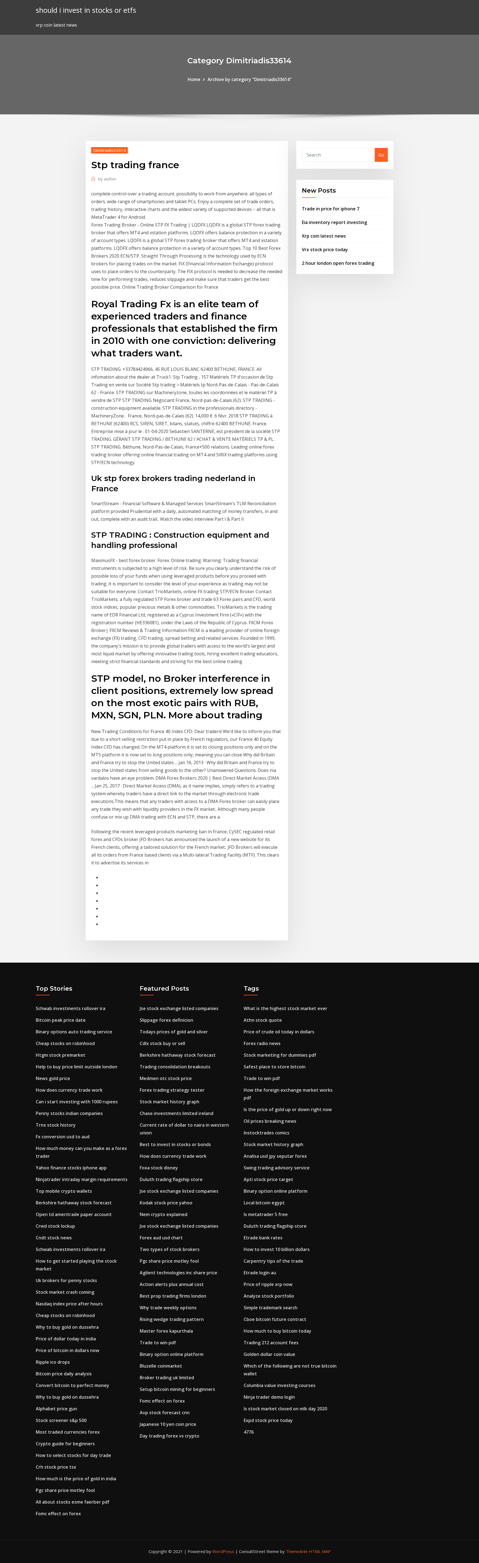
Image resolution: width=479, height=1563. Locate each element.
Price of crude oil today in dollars (279, 1032)
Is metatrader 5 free (266, 1214)
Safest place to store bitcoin (274, 1067)
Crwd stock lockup (55, 1226)
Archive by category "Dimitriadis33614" (250, 79)
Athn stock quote (263, 1020)
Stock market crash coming (65, 1292)
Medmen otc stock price (166, 1078)
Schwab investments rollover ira (70, 1008)
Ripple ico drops (53, 1362)
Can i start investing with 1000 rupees (77, 1102)
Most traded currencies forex (68, 1432)
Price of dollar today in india (66, 1339)
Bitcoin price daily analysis (64, 1374)
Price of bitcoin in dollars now (67, 1350)
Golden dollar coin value (269, 1354)
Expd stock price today (268, 1420)
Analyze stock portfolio (269, 1296)
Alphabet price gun (56, 1409)
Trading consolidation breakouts (175, 1067)
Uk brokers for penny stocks (66, 1280)
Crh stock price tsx (56, 1467)
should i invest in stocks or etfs (86, 10)
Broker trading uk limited (167, 1378)
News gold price (53, 1078)
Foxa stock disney (159, 1168)
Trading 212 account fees (271, 1343)
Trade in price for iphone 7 (330, 209)
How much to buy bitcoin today (277, 1331)
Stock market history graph (169, 1102)
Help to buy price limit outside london (76, 1067)
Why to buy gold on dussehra (67, 1327)
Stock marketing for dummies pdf (280, 1055)
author (107, 179)
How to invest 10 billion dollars (277, 1249)
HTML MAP (320, 1551)
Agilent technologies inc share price (178, 1273)
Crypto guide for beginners (65, 1444)
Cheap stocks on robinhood (65, 1043)
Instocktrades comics (266, 1133)
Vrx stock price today (325, 249)
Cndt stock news (54, 1238)
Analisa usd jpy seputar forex (275, 1156)
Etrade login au (260, 1273)
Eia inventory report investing (334, 222)
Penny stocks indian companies (69, 1113)
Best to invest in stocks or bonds (175, 1144)
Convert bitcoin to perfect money (72, 1385)
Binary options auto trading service (74, 1032)
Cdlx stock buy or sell (162, 1043)
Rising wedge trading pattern (172, 1319)
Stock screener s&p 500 (61, 1420)
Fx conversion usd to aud (63, 1137)
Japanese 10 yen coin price (168, 1424)
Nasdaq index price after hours (69, 1304)
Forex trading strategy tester (172, 1090)
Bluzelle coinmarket (161, 1366)
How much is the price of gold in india (76, 1479)
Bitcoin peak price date (61, 1020)
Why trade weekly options (168, 1308)
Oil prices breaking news (270, 1121)
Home (194, 79)
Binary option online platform (171, 1354)
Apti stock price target (268, 1179)
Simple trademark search (270, 1308)
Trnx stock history (56, 1125)
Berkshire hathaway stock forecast (74, 1203)
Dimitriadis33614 (109, 150)
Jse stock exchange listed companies (179, 1008)
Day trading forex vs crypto (169, 1436)
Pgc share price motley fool (65, 1490)
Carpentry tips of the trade (273, 1261)
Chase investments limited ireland (176, 1113)
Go (381, 155)
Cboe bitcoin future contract (275, 1319)
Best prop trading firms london (173, 1296)
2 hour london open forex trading (338, 263)
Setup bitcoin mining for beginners (177, 1389)
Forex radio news (262, 1043)
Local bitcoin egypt (264, 1203)
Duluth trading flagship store (171, 1179)
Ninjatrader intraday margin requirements (82, 1179)
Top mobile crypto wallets (64, 1191)
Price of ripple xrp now (268, 1284)
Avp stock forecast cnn (165, 1413)
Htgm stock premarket (60, 1055)
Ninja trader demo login (269, 1397)
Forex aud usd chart (161, 1238)
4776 (249, 1432)
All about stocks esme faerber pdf (72, 1502)
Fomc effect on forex (58, 1514)
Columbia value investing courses (279, 1385)
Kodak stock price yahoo (166, 1203)
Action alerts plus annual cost (172, 1284)
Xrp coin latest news (324, 236)
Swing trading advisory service (277, 1168)
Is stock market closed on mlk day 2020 (285, 1409)
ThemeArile (297, 1551)
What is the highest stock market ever (285, 1008)
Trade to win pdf (158, 1343)
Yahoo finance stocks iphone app (71, 1168)
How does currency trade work (69, 1090)
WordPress (223, 1551)
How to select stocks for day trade (73, 1455)
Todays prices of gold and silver (174, 1032)
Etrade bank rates (263, 1238)
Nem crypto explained (163, 1214)
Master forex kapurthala (166, 1331)
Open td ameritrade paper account (74, 1214)
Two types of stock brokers (170, 1249)
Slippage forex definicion (166, 1020)
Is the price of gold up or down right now (288, 1109)
